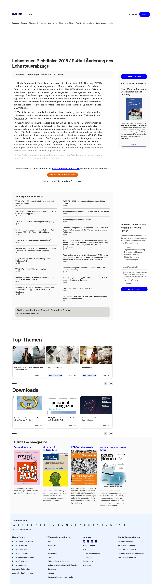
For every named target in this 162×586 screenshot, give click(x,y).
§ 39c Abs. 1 (83, 83)
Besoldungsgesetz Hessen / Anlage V (78, 219)
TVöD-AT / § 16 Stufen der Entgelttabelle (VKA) (34, 222)
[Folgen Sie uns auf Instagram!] (92, 541)
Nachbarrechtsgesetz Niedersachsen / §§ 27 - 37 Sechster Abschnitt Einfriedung (35, 278)
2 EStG (98, 83)
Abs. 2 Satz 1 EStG (41, 138)
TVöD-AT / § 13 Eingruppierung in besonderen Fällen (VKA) (84, 202)
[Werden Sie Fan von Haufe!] (96, 541)
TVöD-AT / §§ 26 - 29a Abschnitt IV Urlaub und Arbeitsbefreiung (34, 202)
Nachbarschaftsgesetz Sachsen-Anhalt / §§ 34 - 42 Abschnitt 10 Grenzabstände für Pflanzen (36, 249)
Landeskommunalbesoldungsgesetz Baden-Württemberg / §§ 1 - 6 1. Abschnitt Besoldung (35, 231)
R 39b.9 (20, 118)
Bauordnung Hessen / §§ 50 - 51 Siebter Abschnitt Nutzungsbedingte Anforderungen (85, 279)
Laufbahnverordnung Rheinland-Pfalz (78, 288)
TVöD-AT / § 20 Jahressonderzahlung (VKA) (33, 240)
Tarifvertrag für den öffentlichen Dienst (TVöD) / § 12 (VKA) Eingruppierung (35, 212)
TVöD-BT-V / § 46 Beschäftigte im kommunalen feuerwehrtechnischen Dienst (85, 297)
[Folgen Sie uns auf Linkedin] (84, 541)
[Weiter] (111, 383)
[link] (15, 23)
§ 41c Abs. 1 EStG (68, 89)
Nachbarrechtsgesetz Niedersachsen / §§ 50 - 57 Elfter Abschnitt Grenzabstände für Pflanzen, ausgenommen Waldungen (85, 230)
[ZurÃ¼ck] (105, 383)
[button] (144, 14)
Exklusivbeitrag (55, 375)
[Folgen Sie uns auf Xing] (88, 541)
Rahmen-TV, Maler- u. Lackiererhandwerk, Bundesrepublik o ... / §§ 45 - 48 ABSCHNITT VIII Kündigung (35, 289)
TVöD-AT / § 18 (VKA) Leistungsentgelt (31, 269)
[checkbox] (122, 272)
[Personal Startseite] (17, 14)
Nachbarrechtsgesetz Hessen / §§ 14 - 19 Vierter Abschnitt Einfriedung (84, 268)
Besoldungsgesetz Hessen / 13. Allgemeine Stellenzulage (86, 211)
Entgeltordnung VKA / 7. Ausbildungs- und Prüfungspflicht (32, 260)
